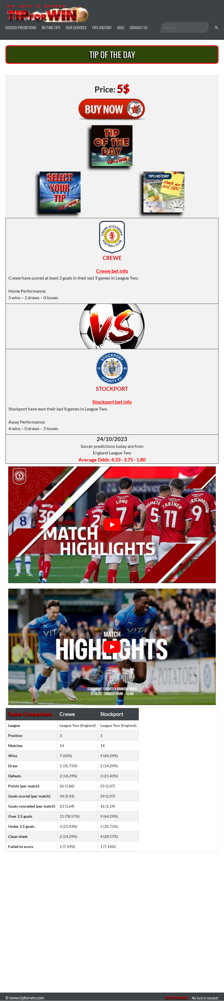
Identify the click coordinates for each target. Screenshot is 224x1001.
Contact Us (139, 27)
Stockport (112, 388)
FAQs (120, 27)
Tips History (102, 27)
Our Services (76, 27)
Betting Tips (51, 27)
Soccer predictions (20, 27)
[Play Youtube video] (112, 524)
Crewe (112, 257)
